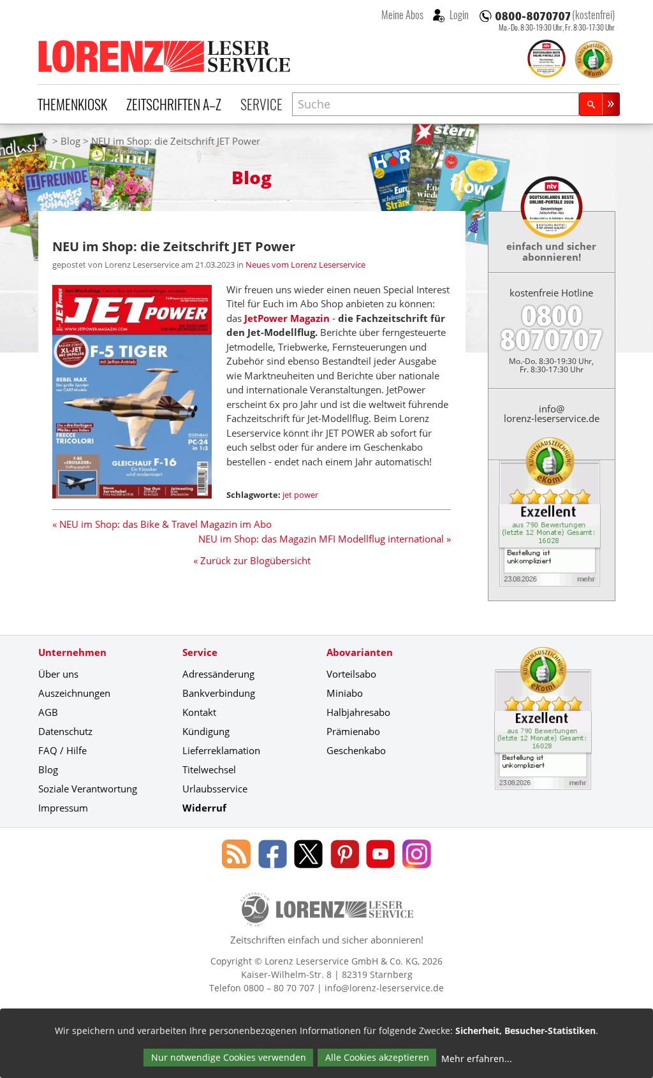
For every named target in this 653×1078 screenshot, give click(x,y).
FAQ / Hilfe (62, 750)
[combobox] (435, 104)
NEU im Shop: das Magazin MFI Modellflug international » (324, 538)
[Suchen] (599, 104)
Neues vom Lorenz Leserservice (305, 264)
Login (458, 14)
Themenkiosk (72, 104)
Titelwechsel (209, 769)
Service (261, 104)
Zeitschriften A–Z (173, 104)
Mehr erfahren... (476, 1059)
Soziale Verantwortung (87, 788)
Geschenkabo (356, 750)
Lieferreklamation (221, 750)
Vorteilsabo (351, 673)
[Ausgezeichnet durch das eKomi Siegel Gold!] (594, 59)
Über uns (58, 673)
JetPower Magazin (287, 318)
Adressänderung (218, 673)
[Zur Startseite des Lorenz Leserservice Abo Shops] (165, 56)
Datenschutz (65, 731)
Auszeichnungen (74, 693)
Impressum (63, 807)
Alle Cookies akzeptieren (377, 1057)
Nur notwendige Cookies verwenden (228, 1057)
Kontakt (199, 712)
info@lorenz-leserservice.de (551, 413)
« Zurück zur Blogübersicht (252, 560)
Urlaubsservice (214, 788)
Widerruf (204, 807)
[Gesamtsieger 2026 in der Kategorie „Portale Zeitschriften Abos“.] (546, 60)
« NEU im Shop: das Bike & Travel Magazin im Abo (162, 524)
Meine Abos (402, 14)
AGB (48, 712)
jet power (300, 494)
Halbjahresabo (358, 712)
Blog (70, 141)
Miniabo (344, 693)
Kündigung (206, 731)
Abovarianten (359, 652)
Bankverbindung (218, 693)
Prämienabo (353, 731)
